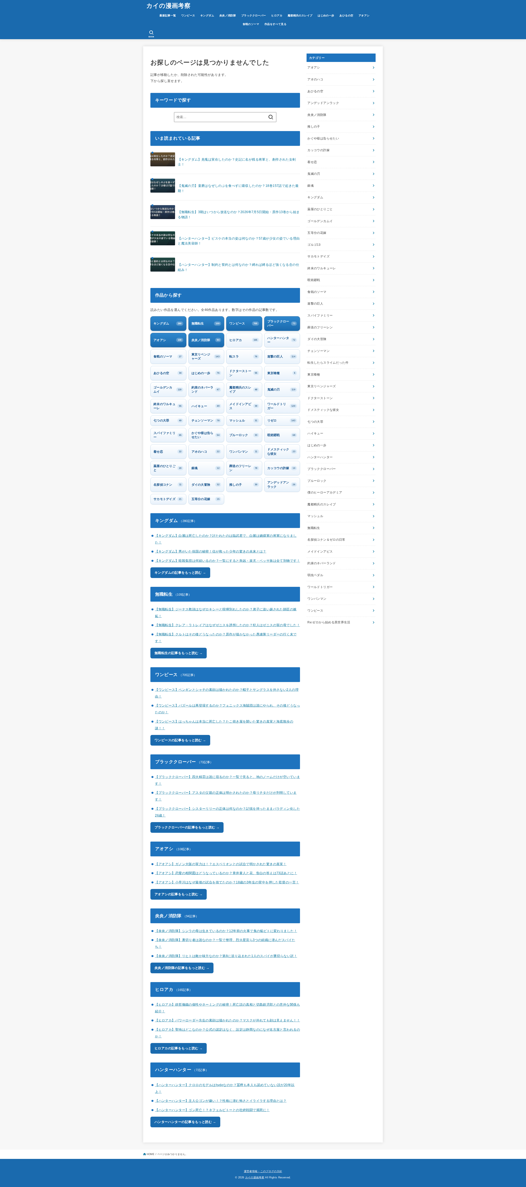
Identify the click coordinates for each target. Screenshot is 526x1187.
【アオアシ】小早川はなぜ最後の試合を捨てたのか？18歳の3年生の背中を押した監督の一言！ (227, 882)
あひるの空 (346, 15)
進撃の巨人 (315, 303)
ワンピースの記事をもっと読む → (180, 740)
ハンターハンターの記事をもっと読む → (185, 1122)
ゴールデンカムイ (320, 221)
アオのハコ (315, 79)
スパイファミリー (320, 315)
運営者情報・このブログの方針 (263, 1171)
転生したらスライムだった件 (327, 362)
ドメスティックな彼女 (323, 409)
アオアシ (364, 15)
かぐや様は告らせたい (323, 138)
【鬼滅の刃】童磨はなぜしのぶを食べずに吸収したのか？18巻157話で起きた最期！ (238, 188)
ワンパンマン (316, 598)
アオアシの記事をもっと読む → (179, 894)
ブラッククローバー (253, 15)
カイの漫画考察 (168, 5)
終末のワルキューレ (321, 268)
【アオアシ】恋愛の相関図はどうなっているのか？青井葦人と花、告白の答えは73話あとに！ (226, 873)
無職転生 (313, 528)
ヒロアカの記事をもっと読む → (179, 1048)
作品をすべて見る (275, 24)
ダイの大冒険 (316, 339)
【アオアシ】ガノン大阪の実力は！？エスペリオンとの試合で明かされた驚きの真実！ (220, 864)
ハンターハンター (320, 457)
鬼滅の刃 (313, 173)
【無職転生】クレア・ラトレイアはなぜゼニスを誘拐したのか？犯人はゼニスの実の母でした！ (227, 625)
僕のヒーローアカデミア (324, 492)
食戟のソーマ (251, 24)
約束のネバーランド (321, 563)
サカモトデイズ (318, 256)
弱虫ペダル (315, 575)
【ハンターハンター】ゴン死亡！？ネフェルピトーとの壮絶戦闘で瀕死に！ (212, 1110)
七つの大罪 (315, 421)
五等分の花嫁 (316, 232)
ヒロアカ (276, 15)
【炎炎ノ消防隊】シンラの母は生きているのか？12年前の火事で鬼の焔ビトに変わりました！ (226, 931)
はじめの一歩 (326, 15)
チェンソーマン (318, 351)
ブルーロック (316, 480)
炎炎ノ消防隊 (227, 15)
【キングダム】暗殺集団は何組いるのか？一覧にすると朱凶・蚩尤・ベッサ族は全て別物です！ (227, 560)
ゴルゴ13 (313, 244)
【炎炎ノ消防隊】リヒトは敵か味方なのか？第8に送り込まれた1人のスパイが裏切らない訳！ (226, 956)
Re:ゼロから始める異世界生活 (328, 622)
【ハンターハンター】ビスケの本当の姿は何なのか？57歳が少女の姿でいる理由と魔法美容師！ (239, 240)
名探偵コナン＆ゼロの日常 (326, 539)
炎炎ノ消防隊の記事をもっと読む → (182, 968)
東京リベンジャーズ (321, 386)
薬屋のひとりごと (320, 209)
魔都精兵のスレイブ (300, 15)
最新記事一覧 (167, 15)
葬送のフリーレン (320, 327)
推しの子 (313, 126)
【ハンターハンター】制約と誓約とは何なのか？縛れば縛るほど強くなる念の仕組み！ (238, 267)
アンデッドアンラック (323, 103)
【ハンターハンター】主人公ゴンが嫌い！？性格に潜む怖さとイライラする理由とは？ (220, 1100)
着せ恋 (312, 162)
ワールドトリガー (320, 587)
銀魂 (310, 185)
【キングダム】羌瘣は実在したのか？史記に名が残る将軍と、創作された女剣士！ (237, 162)
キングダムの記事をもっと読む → (180, 572)
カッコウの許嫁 (318, 150)
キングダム (207, 15)
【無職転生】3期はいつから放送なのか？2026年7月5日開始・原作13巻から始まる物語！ (239, 214)
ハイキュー (315, 433)
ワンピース (188, 15)
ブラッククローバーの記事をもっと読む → (187, 827)
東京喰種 (313, 374)
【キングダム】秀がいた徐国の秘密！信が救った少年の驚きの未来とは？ (210, 551)
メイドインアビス (320, 551)
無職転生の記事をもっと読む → (179, 653)
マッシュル (315, 516)
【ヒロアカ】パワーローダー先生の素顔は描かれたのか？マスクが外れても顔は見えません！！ (227, 1020)
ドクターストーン (320, 398)
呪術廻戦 (313, 280)
